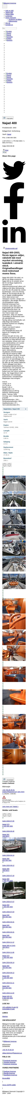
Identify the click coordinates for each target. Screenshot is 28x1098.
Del (5, 152)
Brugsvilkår (6, 1078)
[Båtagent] (9, 3)
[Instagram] (9, 1064)
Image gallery (10, 118)
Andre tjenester (10, 18)
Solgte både (9, 14)
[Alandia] (8, 1073)
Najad (9, 134)
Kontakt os (9, 25)
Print (6, 150)
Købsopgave (13, 21)
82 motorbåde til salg (10, 1008)
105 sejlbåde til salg (9, 1007)
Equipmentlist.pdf (11, 248)
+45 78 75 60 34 (8, 1050)
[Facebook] (9, 1060)
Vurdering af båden (15, 19)
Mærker (5, 1016)
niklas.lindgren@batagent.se (12, 1053)
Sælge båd (9, 12)
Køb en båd (9, 10)
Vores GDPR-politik (9, 1085)
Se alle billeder (9, 779)
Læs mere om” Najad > (10, 806)
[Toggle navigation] (4, 6)
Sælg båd (6, 793)
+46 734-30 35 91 (8, 790)
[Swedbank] (9, 1075)
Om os (7, 23)
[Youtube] (8, 1062)
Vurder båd (12, 793)
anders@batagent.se (9, 792)
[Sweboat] (9, 1071)
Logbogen (8, 16)
